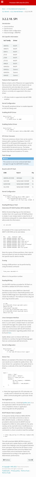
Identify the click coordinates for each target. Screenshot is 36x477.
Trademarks (6, 471)
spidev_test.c (27, 403)
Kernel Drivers (17, 12)
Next (30, 460)
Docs (3, 9)
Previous (7, 460)
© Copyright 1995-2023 (9, 467)
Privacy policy (15, 471)
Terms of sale (6, 473)
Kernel (5, 12)
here (9, 333)
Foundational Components (16, 9)
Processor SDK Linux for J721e (19, 3)
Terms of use (25, 471)
